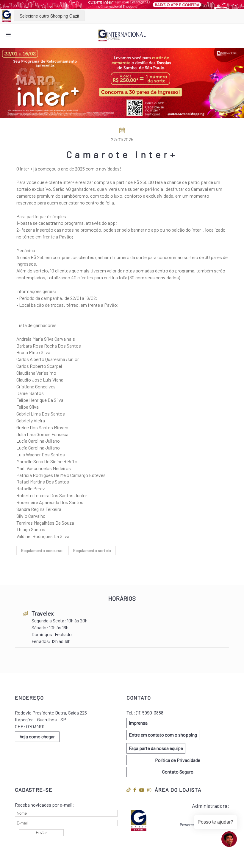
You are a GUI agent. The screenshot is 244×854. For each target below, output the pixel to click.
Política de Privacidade (177, 760)
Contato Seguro (177, 771)
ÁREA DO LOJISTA (178, 789)
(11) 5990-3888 (149, 712)
